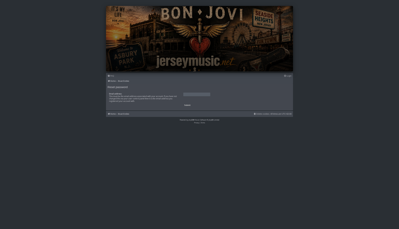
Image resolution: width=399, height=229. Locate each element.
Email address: (115, 93)
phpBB (190, 120)
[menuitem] (111, 76)
